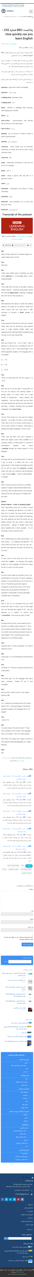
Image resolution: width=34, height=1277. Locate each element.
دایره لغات (25, 1098)
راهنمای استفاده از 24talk (21, 1082)
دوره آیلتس (30, 1218)
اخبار (26, 1079)
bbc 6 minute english (13, 866)
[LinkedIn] (10, 1199)
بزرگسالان (25, 1115)
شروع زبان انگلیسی (24, 1150)
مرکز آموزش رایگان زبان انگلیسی (16, 1055)
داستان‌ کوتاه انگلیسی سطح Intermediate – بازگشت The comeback (15, 995)
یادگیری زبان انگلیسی (26, 873)
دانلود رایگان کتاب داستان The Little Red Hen (16, 1041)
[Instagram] (22, 1199)
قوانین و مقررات (29, 1225)
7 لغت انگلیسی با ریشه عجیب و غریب (17, 980)
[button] (30, 1230)
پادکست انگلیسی (23, 1128)
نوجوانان (25, 1121)
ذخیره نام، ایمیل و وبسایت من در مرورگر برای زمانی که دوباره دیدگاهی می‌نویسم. (18, 938)
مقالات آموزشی (24, 1108)
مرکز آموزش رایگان (28, 1208)
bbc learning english (26, 869)
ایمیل (31, 919)
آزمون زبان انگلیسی (24, 1060)
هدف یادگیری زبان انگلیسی (21, 1160)
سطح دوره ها (24, 1153)
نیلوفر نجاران (13, 44)
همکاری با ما (30, 1211)
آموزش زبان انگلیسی (23, 1089)
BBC (22, 866)
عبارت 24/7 (24, 1033)
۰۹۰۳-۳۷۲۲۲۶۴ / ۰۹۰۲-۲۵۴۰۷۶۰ (22, 1190)
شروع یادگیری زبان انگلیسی (21, 1156)
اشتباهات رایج (24, 1092)
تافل (26, 1069)
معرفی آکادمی (24, 1085)
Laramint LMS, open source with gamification (17, 1274)
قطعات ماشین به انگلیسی (20, 1008)
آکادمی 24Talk (25, 1076)
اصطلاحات (25, 1095)
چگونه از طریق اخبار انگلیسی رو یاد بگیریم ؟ (17, 1037)
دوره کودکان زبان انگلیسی (27, 1221)
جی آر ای (25, 1072)
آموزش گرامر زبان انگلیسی (27, 1215)
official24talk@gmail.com (22, 1194)
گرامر (26, 1101)
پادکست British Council (20, 1131)
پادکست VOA (23, 1134)
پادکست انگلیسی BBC (21, 1137)
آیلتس (26, 1063)
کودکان (26, 1118)
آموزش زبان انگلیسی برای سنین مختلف (19, 1111)
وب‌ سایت (30, 927)
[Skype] (14, 1199)
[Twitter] (6, 1199)
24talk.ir (19, 1272)
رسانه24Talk (25, 1125)
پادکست (9, 758)
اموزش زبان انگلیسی (13, 869)
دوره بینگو (30, 1205)
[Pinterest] (18, 1199)
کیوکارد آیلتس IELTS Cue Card (18, 1066)
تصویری (25, 1140)
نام (32, 911)
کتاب (26, 1146)
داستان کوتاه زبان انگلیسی (21, 1143)
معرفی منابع (24, 1105)
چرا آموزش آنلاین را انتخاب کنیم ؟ (19, 1023)
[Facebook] (2, 1199)
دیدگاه (31, 889)
